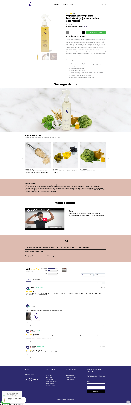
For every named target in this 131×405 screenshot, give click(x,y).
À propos (48, 373)
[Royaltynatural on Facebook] (26, 379)
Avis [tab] (28, 279)
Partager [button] (29, 300)
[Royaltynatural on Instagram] (34, 379)
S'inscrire (95, 391)
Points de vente (74, 4)
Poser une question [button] (88, 274)
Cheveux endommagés (71, 377)
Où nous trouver (49, 377)
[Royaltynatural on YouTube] (30, 379)
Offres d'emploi (49, 375)
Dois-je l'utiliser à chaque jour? (34, 251)
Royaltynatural (63, 399)
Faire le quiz (66, 4)
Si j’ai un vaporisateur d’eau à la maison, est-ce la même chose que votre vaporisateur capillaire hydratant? (57, 247)
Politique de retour (50, 383)
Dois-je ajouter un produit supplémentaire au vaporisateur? (42, 256)
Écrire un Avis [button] (100, 274)
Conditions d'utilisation (50, 385)
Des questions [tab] (36, 279)
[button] (86, 26)
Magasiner (56, 4)
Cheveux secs (69, 373)
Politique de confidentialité (51, 381)
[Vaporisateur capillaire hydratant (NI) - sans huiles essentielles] (45, 32)
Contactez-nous (49, 379)
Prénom (88, 381)
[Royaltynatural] (29, 4)
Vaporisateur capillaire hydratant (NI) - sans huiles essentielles (38, 297)
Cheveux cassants (70, 375)
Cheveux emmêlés (70, 379)
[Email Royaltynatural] (37, 379)
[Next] (108, 158)
